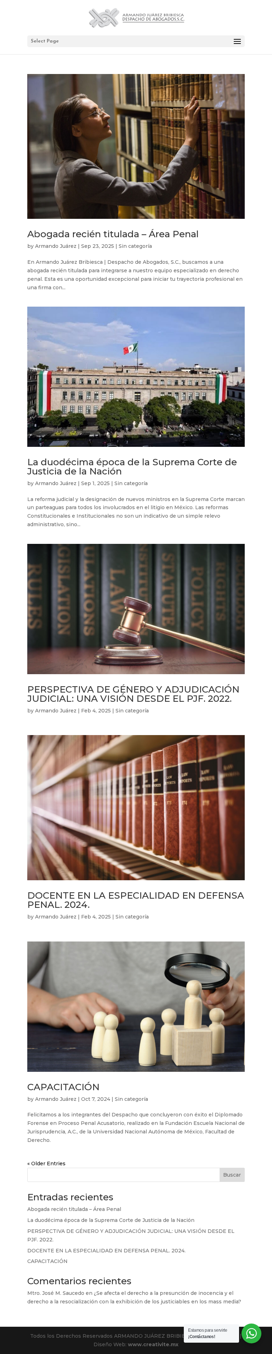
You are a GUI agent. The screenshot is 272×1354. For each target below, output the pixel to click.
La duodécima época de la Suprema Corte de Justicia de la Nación (132, 466)
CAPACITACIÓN (63, 1087)
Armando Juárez (55, 246)
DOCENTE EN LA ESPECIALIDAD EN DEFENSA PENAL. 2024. (135, 900)
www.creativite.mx (153, 1344)
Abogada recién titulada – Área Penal (113, 234)
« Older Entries (46, 1163)
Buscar (232, 1175)
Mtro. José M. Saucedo (55, 1293)
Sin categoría (135, 246)
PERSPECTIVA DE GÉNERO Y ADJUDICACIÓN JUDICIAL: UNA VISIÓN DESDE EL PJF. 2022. (133, 694)
